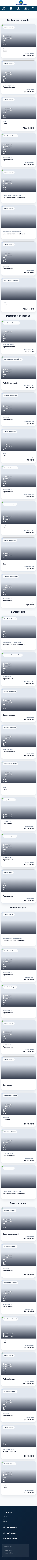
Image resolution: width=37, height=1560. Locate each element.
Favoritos (4, 1516)
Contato (4, 1522)
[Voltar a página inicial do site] (21, 2)
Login (3, 1519)
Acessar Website (8, 1553)
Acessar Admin (8, 1550)
